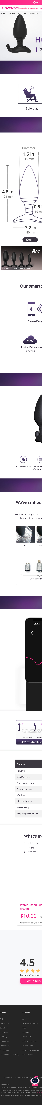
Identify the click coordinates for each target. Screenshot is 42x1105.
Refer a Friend (28, 1054)
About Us (26, 1019)
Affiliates (26, 1032)
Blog (24, 1028)
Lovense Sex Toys (10, 8)
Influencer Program (30, 1041)
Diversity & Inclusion (30, 1023)
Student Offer (28, 1046)
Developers (27, 1037)
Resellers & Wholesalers (32, 1050)
